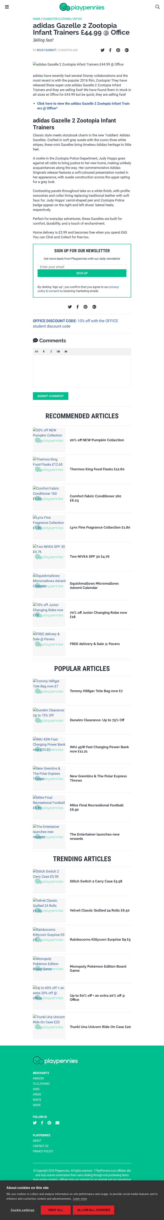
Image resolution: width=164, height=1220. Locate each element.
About (37, 1140)
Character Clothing (57, 19)
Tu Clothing (41, 1083)
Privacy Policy (43, 1151)
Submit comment (50, 396)
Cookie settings (22, 1210)
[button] (36, 351)
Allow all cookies (93, 1210)
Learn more (80, 1198)
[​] (82, 371)
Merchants (41, 1073)
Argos (37, 1094)
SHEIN (37, 1105)
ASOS (36, 1089)
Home (36, 19)
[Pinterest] (118, 50)
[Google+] (126, 50)
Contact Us (40, 1146)
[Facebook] (110, 50)
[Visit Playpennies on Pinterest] (49, 1123)
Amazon (38, 1078)
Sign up (82, 273)
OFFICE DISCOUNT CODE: (55, 321)
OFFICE (77, 19)
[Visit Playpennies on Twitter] (35, 1123)
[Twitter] (102, 50)
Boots (37, 1099)
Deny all (55, 1210)
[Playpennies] (82, 7)
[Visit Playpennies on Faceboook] (42, 1123)
